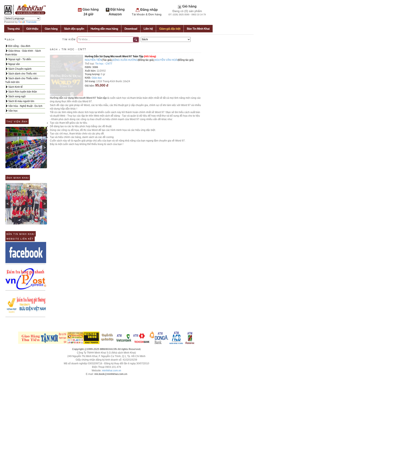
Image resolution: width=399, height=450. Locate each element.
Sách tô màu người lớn (21, 101)
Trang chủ (13, 28)
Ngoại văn (14, 64)
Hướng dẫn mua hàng (104, 28)
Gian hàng (51, 28)
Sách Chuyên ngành (20, 68)
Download (130, 28)
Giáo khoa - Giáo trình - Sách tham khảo (23, 52)
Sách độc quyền (74, 28)
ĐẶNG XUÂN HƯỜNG (125, 60)
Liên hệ (148, 28)
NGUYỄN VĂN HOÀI (166, 60)
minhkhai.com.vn (111, 370)
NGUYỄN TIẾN (93, 60)
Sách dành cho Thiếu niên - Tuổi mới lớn (22, 80)
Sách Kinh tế (15, 86)
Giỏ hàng (189, 6)
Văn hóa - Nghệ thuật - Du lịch (25, 106)
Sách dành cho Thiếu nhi (22, 73)
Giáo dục (97, 77)
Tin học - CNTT (74, 49)
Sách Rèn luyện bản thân (22, 91)
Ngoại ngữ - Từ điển (19, 59)
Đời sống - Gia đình (19, 46)
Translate (31, 22)
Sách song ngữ (17, 96)
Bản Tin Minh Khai (198, 28)
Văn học (13, 110)
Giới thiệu (32, 28)
